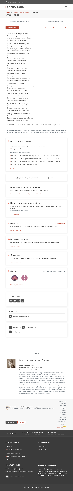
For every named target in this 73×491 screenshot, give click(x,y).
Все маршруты (14, 168)
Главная (8, 12)
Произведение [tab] (12, 28)
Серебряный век (58, 125)
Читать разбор (15, 214)
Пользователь (11, 2)
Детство (22, 125)
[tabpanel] (36, 185)
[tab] (45, 27)
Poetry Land (15, 7)
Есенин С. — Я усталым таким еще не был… (25, 155)
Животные (30, 125)
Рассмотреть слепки (16, 285)
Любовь (36, 125)
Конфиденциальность (14, 453)
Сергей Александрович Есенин (34, 360)
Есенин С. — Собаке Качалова (50, 161)
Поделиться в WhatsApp (35, 194)
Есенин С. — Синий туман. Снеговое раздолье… (27, 158)
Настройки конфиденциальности (17, 456)
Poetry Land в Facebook (17, 477)
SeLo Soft (42, 446)
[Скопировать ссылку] (22, 300)
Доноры (22, 422)
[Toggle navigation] (65, 2)
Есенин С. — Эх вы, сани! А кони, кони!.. (24, 161)
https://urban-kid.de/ (61, 427)
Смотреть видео (15, 246)
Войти (21, 2)
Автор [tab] (36, 354)
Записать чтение (16, 262)
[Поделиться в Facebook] (15, 300)
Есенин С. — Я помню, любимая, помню (24, 164)
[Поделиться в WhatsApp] (11, 300)
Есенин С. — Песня (52, 158)
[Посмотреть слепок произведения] (14, 277)
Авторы (15, 12)
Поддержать (12, 422)
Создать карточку (16, 230)
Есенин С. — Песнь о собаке (52, 155)
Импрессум (10, 459)
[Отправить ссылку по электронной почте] (18, 300)
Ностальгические (46, 125)
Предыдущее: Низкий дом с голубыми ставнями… (28, 146)
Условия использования (14, 449)
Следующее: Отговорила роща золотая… (25, 149)
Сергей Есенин (24, 12)
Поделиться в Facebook (17, 194)
